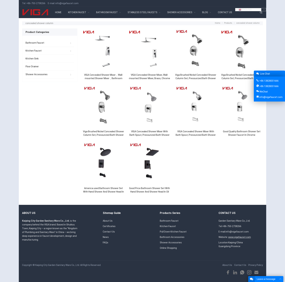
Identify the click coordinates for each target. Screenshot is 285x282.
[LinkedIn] (235, 272)
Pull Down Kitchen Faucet (173, 231)
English (246, 9)
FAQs (105, 242)
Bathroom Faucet (35, 42)
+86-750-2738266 (35, 3)
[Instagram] (249, 272)
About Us (107, 220)
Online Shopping (168, 248)
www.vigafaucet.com (239, 237)
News (106, 237)
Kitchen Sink (32, 58)
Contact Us (109, 231)
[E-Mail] (256, 272)
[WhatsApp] (242, 272)
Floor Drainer (32, 66)
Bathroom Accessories (172, 237)
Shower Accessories (37, 74)
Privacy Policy (255, 265)
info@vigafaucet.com (67, 3)
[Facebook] (228, 272)
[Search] (261, 12)
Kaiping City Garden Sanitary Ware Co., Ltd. (57, 265)
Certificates (109, 226)
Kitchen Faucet (34, 50)
